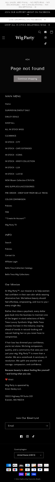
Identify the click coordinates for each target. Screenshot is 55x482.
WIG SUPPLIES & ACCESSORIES (19, 186)
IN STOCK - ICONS (13, 155)
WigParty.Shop (24, 479)
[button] (39, 32)
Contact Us (10, 255)
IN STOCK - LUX (12, 167)
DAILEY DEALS (12, 116)
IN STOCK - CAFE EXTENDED (18, 148)
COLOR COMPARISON (15, 199)
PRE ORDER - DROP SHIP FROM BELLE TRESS (26, 193)
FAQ (7, 212)
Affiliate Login (11, 261)
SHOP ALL (10, 123)
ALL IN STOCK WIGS (14, 129)
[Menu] (3, 38)
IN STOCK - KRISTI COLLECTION (20, 161)
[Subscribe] (47, 426)
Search (8, 242)
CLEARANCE (10, 136)
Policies (8, 205)
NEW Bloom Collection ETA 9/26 (20, 180)
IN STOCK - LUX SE (14, 174)
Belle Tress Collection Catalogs (18, 268)
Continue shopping (27, 78)
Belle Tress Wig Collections (17, 274)
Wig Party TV (11, 225)
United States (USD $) (26, 455)
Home (8, 104)
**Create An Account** (15, 218)
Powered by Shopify (35, 479)
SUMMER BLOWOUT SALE (17, 110)
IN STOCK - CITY (12, 142)
